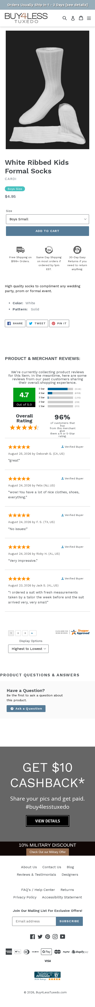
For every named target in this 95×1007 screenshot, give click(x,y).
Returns (67, 890)
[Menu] (89, 18)
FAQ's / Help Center (38, 890)
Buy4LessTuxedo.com (51, 992)
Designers (70, 874)
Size (9, 211)
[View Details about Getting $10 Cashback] (47, 825)
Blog (70, 867)
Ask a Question (28, 708)
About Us (29, 867)
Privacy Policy (24, 897)
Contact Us (51, 867)
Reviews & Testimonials (36, 874)
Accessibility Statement (62, 897)
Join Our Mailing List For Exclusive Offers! (47, 911)
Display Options (30, 641)
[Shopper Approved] (47, 979)
